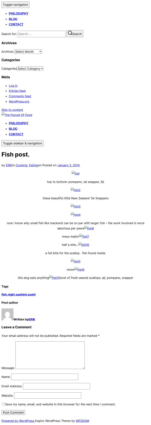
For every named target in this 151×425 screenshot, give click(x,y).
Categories (9, 68)
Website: (7, 395)
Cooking (21, 165)
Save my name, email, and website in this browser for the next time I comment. (60, 404)
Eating (33, 165)
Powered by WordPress (18, 421)
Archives (7, 51)
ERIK (9, 165)
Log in (13, 85)
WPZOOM (82, 421)
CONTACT (16, 24)
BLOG (13, 19)
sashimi (21, 294)
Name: (5, 377)
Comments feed (20, 96)
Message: (8, 368)
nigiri (11, 294)
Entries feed (17, 91)
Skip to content (12, 110)
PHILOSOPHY (18, 13)
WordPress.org (19, 101)
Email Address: (11, 386)
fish (4, 294)
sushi (32, 294)
